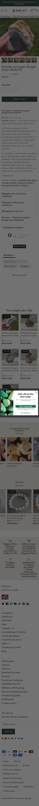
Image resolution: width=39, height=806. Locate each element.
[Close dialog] (36, 392)
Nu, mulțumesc (26, 413)
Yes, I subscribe (26, 406)
